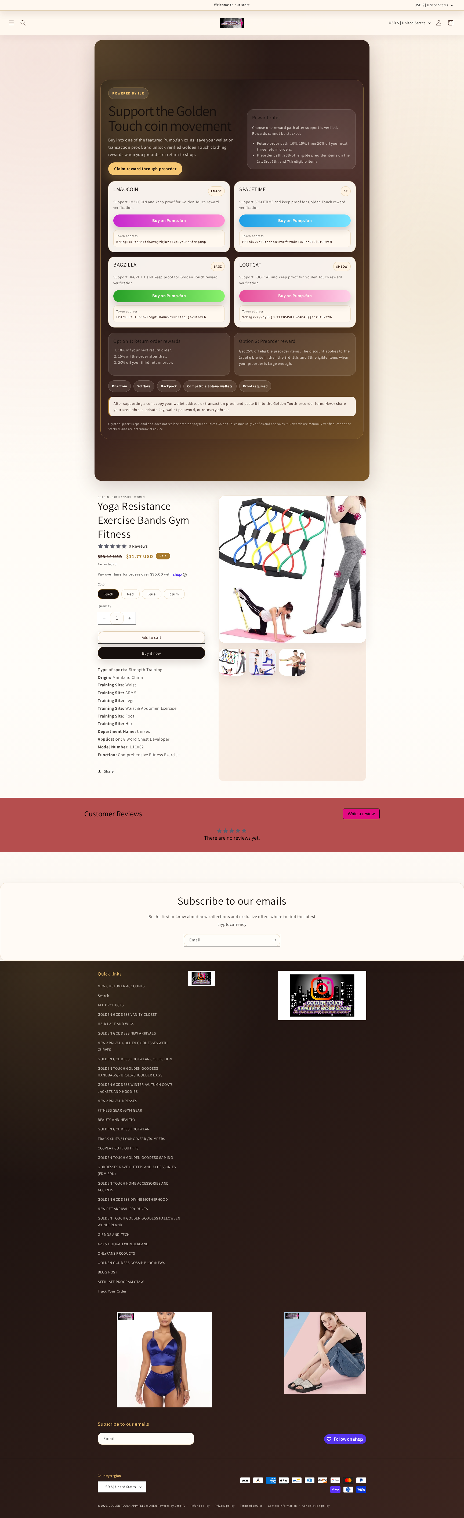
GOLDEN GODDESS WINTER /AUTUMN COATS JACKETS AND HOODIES (135, 1146)
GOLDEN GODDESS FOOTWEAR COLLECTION (135, 1117)
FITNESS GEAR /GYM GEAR (120, 1168)
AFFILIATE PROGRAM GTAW (121, 1339)
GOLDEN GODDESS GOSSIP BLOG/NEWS (131, 1321)
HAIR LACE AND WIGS (116, 1082)
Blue (151, 594)
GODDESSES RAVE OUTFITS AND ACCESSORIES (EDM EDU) (137, 1228)
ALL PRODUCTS (111, 1063)
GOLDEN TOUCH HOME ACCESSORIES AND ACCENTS (133, 1244)
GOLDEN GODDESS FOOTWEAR (124, 1187)
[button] (11, 23)
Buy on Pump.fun (169, 220)
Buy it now (151, 653)
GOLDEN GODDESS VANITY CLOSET (127, 1072)
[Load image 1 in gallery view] (232, 662)
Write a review (361, 872)
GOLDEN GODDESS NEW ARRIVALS (127, 1091)
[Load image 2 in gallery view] (262, 662)
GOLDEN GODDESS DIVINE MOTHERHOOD (133, 1257)
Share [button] (109, 829)
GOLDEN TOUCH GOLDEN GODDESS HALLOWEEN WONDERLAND (139, 1280)
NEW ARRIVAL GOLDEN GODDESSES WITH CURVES (133, 1104)
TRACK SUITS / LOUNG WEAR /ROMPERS (131, 1196)
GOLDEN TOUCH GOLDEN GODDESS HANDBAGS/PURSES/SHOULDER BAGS (130, 1129)
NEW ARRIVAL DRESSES (117, 1158)
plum (174, 594)
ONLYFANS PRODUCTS (116, 1311)
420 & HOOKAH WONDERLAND (123, 1301)
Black (108, 594)
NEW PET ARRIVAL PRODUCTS (123, 1266)
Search (104, 1053)
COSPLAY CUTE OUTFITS (118, 1206)
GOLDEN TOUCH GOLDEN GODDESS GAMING (135, 1215)
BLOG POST (107, 1330)
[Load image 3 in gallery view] (292, 662)
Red (130, 594)
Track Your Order (112, 1349)
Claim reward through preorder (145, 169)
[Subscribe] (274, 998)
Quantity (104, 606)
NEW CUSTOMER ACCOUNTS (121, 1044)
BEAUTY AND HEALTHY (117, 1177)
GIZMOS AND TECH (114, 1292)
